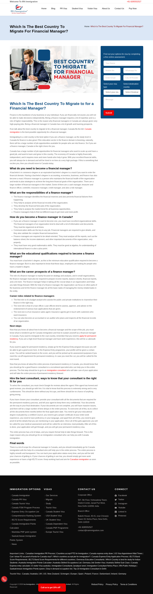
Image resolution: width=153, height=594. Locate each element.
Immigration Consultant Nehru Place (102, 566)
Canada (25, 574)
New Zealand (53, 574)
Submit (109, 113)
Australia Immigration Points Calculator (35, 563)
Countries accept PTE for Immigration (72, 553)
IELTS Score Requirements (24, 520)
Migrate (49, 499)
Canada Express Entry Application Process (110, 557)
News (14, 544)
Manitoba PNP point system (24, 532)
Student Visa (77, 9)
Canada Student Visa (55, 512)
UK (40, 574)
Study (48, 503)
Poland (88, 574)
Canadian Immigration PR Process (40, 553)
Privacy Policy (112, 584)
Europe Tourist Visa (54, 532)
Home (43, 9)
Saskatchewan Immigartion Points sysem (27, 569)
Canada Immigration (21, 495)
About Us (106, 9)
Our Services (52, 495)
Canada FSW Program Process (26, 507)
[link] (52, 587)
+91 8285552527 (134, 2)
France (95, 574)
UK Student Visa (53, 520)
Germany (122, 574)
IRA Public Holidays (127, 566)
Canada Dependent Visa (56, 524)
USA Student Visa (54, 516)
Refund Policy (97, 584)
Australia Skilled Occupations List (67, 563)
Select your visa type (110, 85)
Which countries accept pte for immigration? (71, 557)
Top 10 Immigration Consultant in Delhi (90, 569)
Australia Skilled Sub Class (118, 563)
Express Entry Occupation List (25, 512)
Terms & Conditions (128, 584)
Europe (74, 574)
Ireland (114, 574)
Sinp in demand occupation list (59, 569)
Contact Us (119, 9)
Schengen (64, 574)
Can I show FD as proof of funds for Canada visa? (31, 557)
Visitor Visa (92, 9)
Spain (80, 574)
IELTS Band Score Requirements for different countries (52, 560)
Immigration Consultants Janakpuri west (69, 566)
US (44, 574)
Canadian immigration (79, 459)
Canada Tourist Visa (21, 503)
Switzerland (105, 574)
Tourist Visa (51, 507)
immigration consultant (57, 370)
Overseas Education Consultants (90, 560)
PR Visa (63, 9)
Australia (34, 574)
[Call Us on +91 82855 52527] (4, 579)
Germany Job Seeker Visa (94, 563)
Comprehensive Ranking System (26, 516)
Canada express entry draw (101, 553)
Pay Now (133, 9)
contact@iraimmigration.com (91, 530)
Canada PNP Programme (57, 528)
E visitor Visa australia (41, 566)
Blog (53, 9)
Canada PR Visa (19, 499)
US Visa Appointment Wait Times (128, 553)
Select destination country (131, 85)
